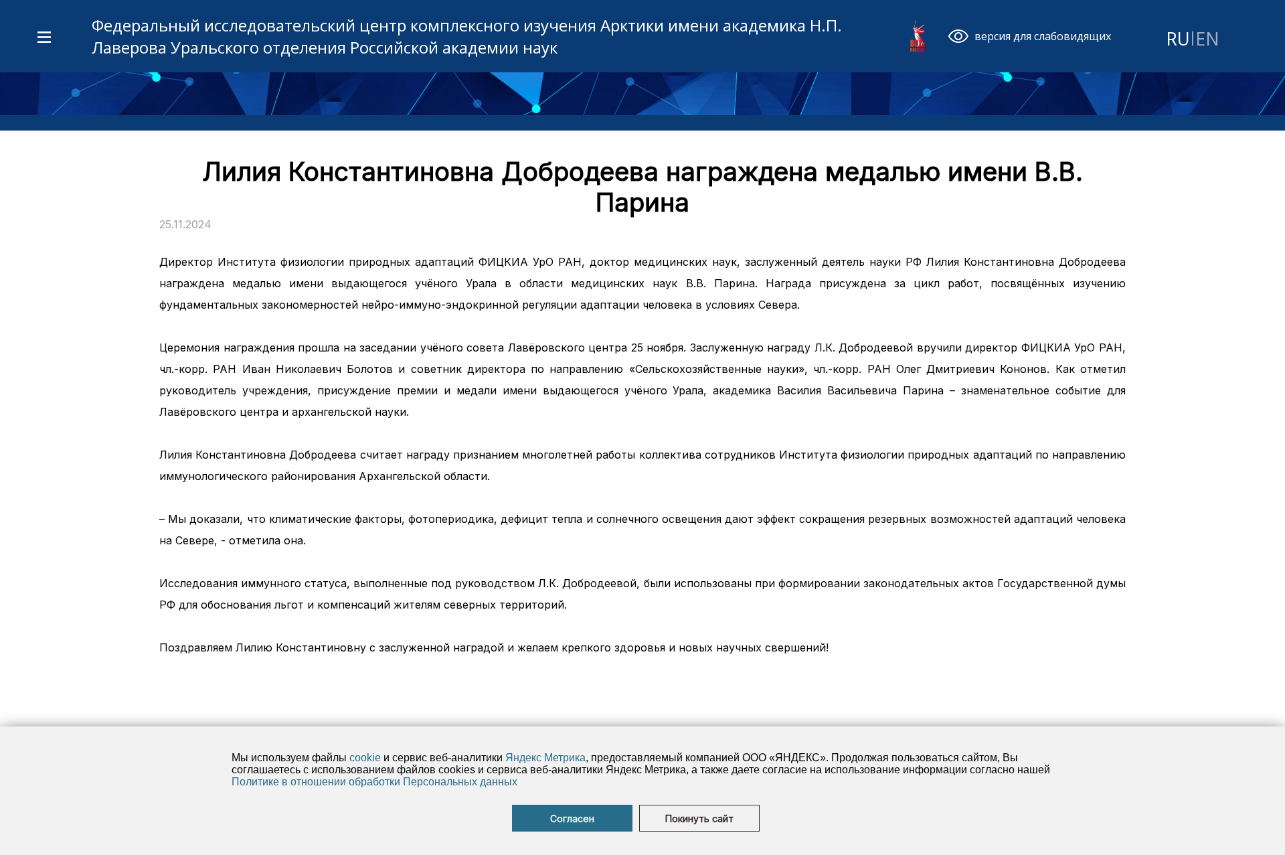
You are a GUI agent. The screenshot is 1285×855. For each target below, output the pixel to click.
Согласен (572, 818)
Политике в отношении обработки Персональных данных (374, 781)
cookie (365, 757)
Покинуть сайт (699, 818)
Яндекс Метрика (545, 757)
